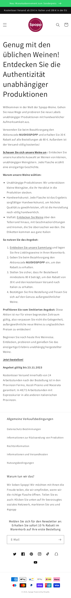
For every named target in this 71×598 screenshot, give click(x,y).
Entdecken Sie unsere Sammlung (31, 247)
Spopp (30, 592)
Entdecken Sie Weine (30, 217)
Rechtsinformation (18, 446)
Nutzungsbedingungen (20, 462)
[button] (5, 25)
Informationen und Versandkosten (27, 454)
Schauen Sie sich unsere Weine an (25, 152)
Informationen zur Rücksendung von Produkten (35, 437)
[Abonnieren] (60, 539)
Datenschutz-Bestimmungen (24, 429)
